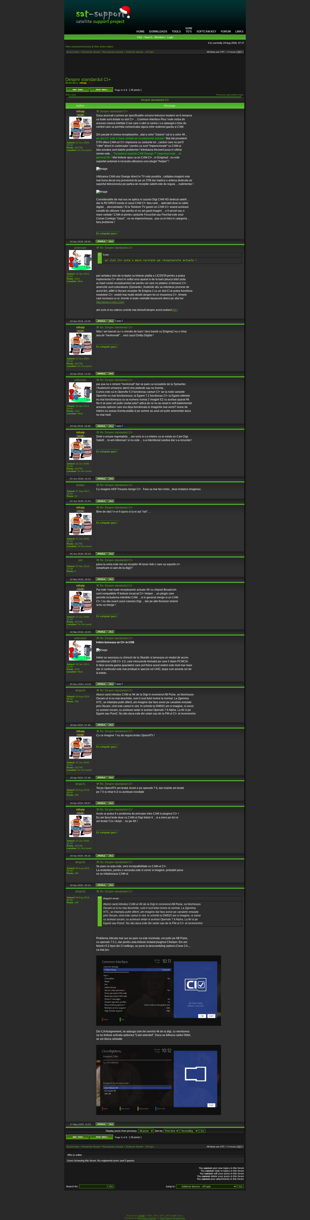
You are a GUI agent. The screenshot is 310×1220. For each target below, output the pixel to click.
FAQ (139, 37)
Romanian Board (91, 52)
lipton (90, 82)
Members (160, 37)
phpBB (141, 1216)
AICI (174, 310)
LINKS (239, 31)
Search (148, 37)
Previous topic (223, 94)
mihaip (82, 82)
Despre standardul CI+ (88, 79)
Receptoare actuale (113, 52)
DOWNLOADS (158, 31)
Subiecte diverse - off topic (140, 52)
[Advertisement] (155, 67)
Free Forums (166, 1218)
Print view (71, 94)
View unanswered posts (78, 46)
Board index (73, 52)
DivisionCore (179, 1218)
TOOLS (176, 31)
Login (170, 37)
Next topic (238, 94)
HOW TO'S (188, 30)
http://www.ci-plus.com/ (110, 302)
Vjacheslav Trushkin (146, 1218)
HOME (140, 31)
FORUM (226, 31)
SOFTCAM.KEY (206, 31)
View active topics (103, 46)
